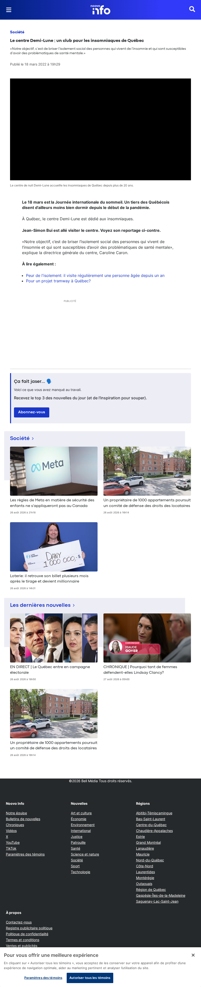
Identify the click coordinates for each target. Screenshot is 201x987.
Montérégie (145, 878)
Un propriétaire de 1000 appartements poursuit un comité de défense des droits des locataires (147, 503)
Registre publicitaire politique (29, 928)
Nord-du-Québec (150, 860)
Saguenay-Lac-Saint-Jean (157, 901)
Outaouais (144, 884)
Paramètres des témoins (25, 854)
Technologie (80, 872)
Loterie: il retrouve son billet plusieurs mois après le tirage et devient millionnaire (49, 578)
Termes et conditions (22, 940)
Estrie (140, 836)
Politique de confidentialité (27, 934)
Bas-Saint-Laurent (150, 819)
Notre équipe (16, 813)
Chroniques (15, 825)
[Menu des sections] (9, 10)
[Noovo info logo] (100, 9)
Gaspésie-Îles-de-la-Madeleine (160, 895)
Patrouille (78, 842)
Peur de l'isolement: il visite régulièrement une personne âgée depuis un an (95, 275)
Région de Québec (151, 889)
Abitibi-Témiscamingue (154, 813)
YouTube (13, 842)
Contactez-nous (19, 922)
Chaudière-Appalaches (154, 831)
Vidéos (11, 831)
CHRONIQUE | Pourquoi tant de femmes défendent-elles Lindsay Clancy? (140, 669)
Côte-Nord (144, 866)
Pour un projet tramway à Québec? (58, 280)
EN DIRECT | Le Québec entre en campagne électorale (50, 669)
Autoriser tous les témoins (89, 978)
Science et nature (85, 854)
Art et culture (81, 813)
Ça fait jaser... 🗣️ (33, 382)
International (81, 831)
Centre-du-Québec (151, 825)
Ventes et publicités (21, 946)
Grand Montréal (148, 842)
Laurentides (145, 872)
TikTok (11, 848)
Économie (78, 819)
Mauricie (143, 854)
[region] (100, 967)
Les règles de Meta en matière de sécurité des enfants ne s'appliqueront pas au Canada (52, 503)
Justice (76, 836)
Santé (75, 848)
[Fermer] (193, 955)
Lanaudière (145, 848)
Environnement (83, 825)
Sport (75, 866)
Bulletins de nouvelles (23, 819)
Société (17, 32)
